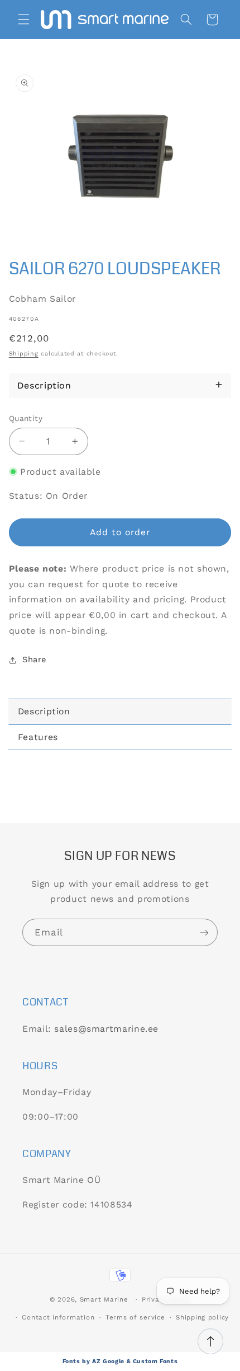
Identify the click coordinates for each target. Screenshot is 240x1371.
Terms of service (135, 1317)
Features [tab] (38, 737)
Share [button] (34, 659)
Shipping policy (202, 1317)
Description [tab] (44, 711)
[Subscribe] (204, 932)
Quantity (25, 418)
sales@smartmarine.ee (106, 1028)
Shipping (24, 353)
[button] (23, 19)
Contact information (58, 1317)
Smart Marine (104, 1299)
